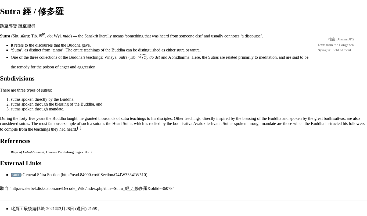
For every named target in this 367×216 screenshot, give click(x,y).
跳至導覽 (8, 26)
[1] (79, 128)
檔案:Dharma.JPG (341, 39)
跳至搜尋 (26, 26)
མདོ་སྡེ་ (142, 57)
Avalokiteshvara (207, 123)
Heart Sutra (122, 123)
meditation (268, 57)
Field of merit (341, 50)
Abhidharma (178, 57)
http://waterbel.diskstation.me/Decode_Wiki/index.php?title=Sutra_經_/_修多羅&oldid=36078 (92, 188)
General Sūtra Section (41, 174)
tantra (57, 50)
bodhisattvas (334, 118)
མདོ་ (42, 36)
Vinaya (110, 57)
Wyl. (58, 36)
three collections (43, 57)
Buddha (74, 45)
